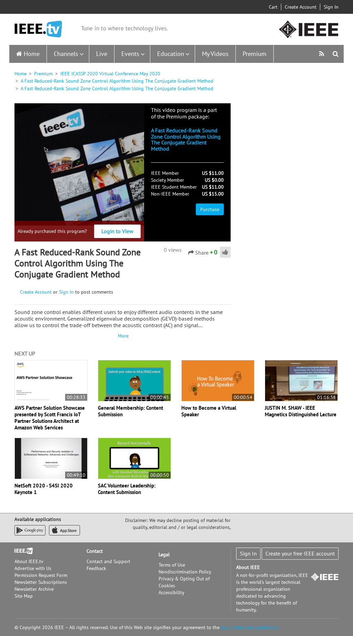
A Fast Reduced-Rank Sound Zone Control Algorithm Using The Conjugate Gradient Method (117, 81)
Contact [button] (95, 551)
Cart (273, 7)
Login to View (117, 231)
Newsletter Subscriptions (40, 582)
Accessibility (171, 592)
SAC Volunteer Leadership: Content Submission (126, 488)
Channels (66, 54)
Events (130, 54)
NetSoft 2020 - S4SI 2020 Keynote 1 (43, 488)
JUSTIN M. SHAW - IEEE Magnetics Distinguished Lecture (300, 411)
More (122, 336)
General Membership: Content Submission (130, 411)
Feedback (96, 568)
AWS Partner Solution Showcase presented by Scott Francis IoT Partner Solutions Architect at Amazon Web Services (49, 418)
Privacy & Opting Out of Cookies (184, 582)
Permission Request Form (40, 575)
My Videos (215, 54)
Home (32, 54)
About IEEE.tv (28, 561)
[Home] (38, 29)
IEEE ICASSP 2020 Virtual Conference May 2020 (110, 73)
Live (101, 54)
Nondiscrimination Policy (185, 572)
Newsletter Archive (34, 589)
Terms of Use (172, 565)
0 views (173, 250)
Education (170, 54)
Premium (254, 54)
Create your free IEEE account (300, 553)
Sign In (331, 7)
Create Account (300, 7)
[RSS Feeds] (322, 54)
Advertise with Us (32, 568)
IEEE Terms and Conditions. (250, 627)
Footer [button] (21, 551)
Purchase (209, 209)
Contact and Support (108, 561)
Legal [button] (164, 554)
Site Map (23, 596)
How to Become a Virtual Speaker (208, 411)
